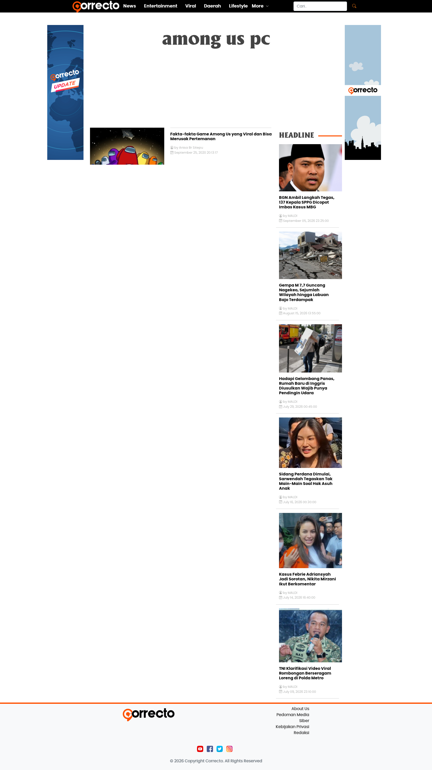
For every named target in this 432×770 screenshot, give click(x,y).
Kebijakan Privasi (292, 727)
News (129, 6)
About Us (300, 709)
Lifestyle (238, 6)
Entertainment (160, 6)
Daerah (212, 6)
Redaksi (301, 733)
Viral (190, 6)
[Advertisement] (216, 90)
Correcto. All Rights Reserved (234, 761)
